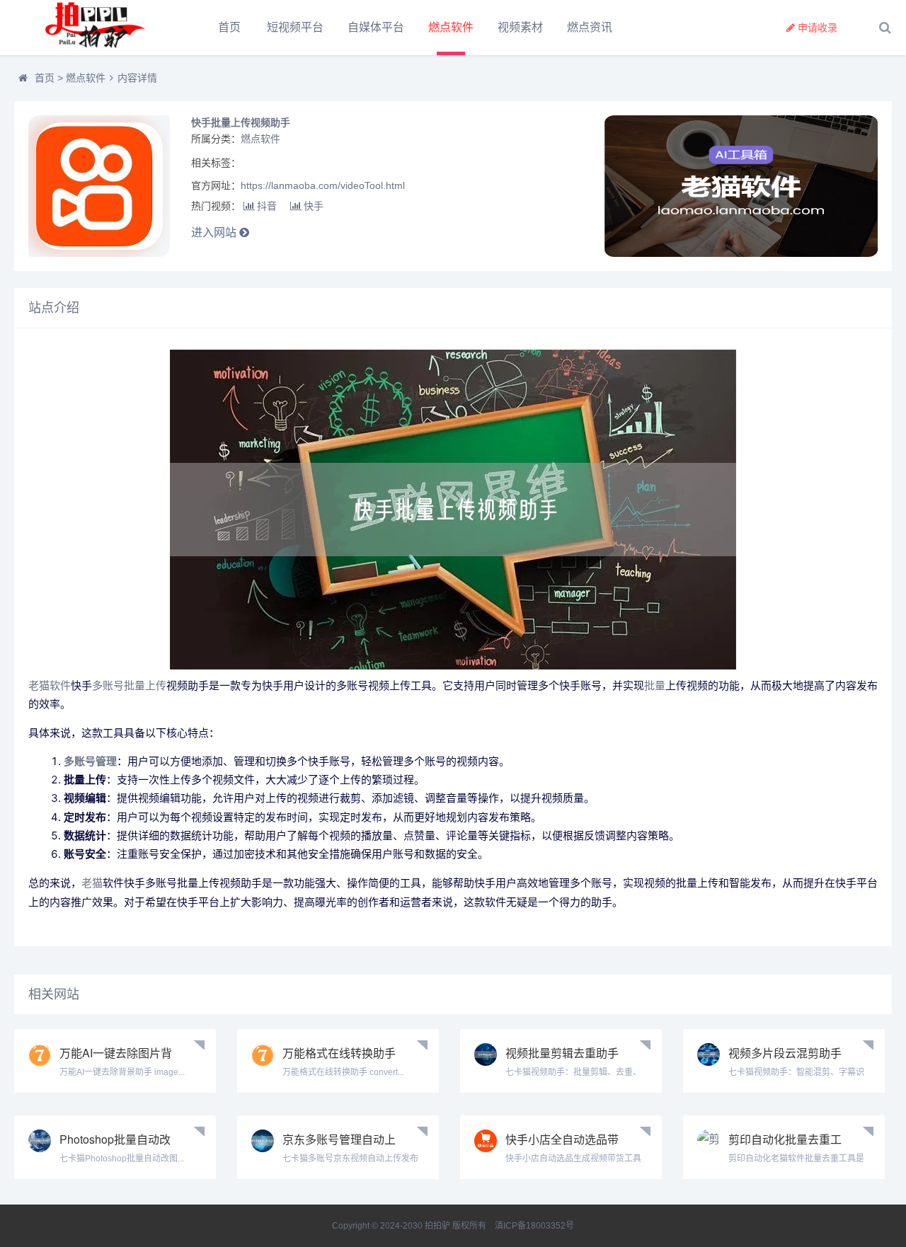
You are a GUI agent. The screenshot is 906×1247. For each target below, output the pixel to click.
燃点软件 (451, 27)
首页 (229, 27)
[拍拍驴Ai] (92, 27)
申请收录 (817, 27)
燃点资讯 (589, 27)
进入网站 (215, 232)
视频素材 (520, 27)
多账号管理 (90, 761)
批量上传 (145, 685)
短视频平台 (295, 27)
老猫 (92, 883)
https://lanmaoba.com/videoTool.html (323, 185)
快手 (313, 206)
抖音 (267, 206)
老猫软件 (49, 685)
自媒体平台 (376, 27)
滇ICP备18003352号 (534, 1226)
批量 (654, 685)
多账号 (108, 685)
